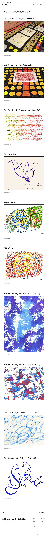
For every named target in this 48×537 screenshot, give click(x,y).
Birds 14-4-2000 (11, 154)
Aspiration (8, 248)
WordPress (43, 534)
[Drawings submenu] (38, 4)
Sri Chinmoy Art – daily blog (7, 3)
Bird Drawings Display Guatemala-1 (18, 65)
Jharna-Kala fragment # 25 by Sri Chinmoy (22, 364)
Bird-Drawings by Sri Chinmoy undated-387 (22, 110)
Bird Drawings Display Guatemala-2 (19, 19)
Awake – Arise (10, 202)
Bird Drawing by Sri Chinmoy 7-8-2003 (20, 458)
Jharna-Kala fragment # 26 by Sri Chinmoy (22, 293)
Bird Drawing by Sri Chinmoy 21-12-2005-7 (21, 413)
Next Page (42, 512)
